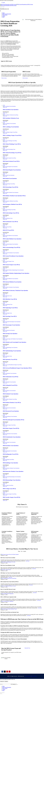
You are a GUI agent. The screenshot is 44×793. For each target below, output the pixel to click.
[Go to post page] (10, 554)
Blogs (3, 16)
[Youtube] (7, 672)
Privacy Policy (34, 676)
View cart (2, 681)
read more (27, 560)
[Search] (17, 684)
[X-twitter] (5, 672)
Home (3, 12)
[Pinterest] (9, 672)
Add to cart (5, 107)
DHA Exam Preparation (6, 13)
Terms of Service (28, 676)
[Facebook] (2, 672)
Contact (3, 15)
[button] (0, 683)
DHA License (4, 14)
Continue (6, 681)
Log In (3, 2)
